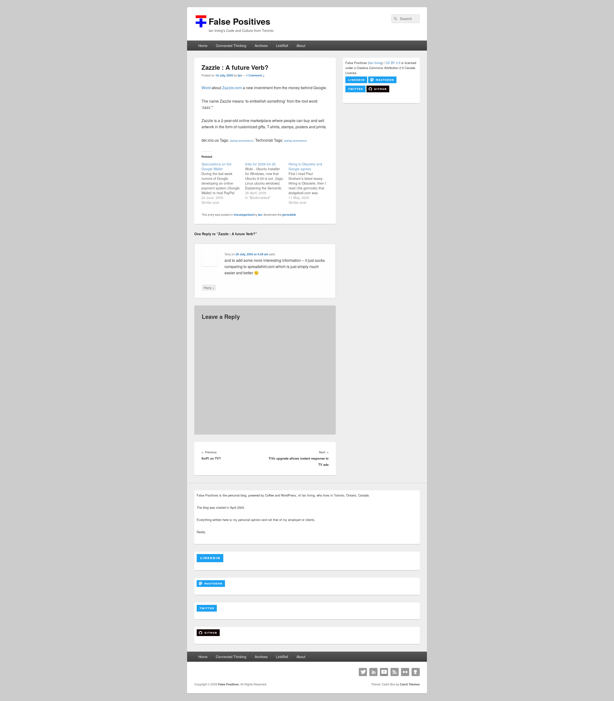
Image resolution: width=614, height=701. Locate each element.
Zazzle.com (232, 87)
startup (234, 140)
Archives (261, 45)
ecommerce (246, 140)
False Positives (239, 21)
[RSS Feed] (394, 672)
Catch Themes (410, 684)
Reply (209, 287)
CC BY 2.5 (393, 62)
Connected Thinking (231, 45)
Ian (240, 75)
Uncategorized (244, 214)
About (300, 45)
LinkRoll (282, 45)
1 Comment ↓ (255, 75)
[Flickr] (405, 672)
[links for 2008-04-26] (267, 181)
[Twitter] (363, 672)
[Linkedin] (373, 672)
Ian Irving (375, 62)
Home (202, 45)
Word (206, 87)
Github (416, 672)
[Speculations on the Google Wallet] (223, 183)
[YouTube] (384, 672)
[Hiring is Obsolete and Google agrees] (310, 183)
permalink (289, 214)
